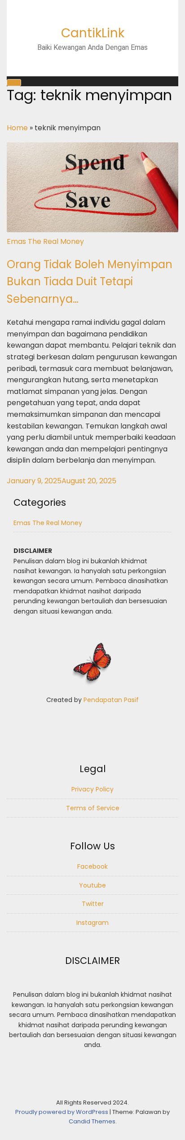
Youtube (92, 885)
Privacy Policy (92, 789)
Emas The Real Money (45, 241)
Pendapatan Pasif (111, 699)
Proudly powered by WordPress (62, 1112)
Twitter (93, 903)
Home (17, 128)
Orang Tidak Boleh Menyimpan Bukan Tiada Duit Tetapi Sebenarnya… (89, 281)
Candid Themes (92, 1121)
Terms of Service (92, 808)
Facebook (92, 866)
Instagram (92, 922)
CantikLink (92, 33)
